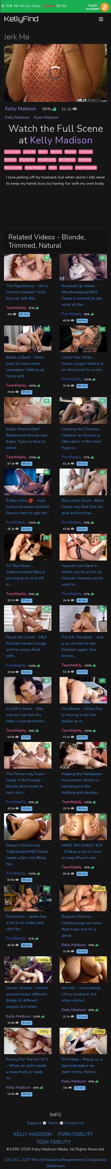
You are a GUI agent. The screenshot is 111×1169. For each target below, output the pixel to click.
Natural (10, 160)
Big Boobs (27, 160)
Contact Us (74, 1123)
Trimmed (86, 152)
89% (47, 109)
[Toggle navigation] (101, 19)
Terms (53, 1123)
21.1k (66, 109)
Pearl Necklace (86, 168)
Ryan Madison (46, 117)
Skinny (56, 152)
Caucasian (12, 152)
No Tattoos (67, 160)
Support (34, 1123)
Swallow (85, 160)
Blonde (70, 152)
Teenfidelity (16, 307)
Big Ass (65, 168)
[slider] (43, 97)
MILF (53, 168)
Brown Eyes (47, 160)
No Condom (13, 168)
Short (43, 152)
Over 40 (29, 152)
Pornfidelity (72, 314)
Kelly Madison (20, 108)
